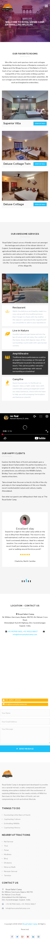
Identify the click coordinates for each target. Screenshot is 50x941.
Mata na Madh (10, 867)
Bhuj (6, 858)
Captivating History (12, 827)
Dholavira (8, 863)
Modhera (7, 854)
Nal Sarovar (8, 841)
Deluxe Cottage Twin (17, 163)
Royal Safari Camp (30, 924)
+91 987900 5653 (15, 631)
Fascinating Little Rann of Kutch (17, 815)
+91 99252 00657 (30, 631)
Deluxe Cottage (13, 204)
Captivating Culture (12, 819)
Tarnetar (7, 875)
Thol (6, 846)
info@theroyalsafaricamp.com (25, 634)
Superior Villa (12, 123)
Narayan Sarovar (10, 871)
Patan (6, 850)
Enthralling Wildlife (11, 823)
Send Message (26, 749)
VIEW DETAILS (40, 123)
